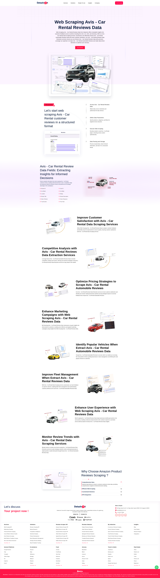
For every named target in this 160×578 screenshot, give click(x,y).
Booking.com (111, 551)
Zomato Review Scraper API (62, 531)
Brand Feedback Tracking (35, 542)
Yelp (5, 551)
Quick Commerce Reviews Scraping (115, 531)
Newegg (32, 556)
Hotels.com (110, 556)
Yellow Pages (7, 556)
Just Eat (57, 563)
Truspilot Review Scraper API (62, 538)
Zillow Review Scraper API (61, 533)
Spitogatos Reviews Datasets (88, 533)
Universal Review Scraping (9, 531)
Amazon (32, 549)
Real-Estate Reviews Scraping (114, 538)
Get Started (119, 3)
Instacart (84, 554)
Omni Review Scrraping (9, 536)
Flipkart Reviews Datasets (87, 527)
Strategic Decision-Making (35, 540)
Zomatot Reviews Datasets (87, 531)
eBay (31, 551)
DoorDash (58, 560)
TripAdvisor (110, 549)
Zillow (135, 549)
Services (65, 3)
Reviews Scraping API (34, 527)
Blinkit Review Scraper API (61, 529)
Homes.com (136, 558)
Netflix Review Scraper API (61, 540)
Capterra (6, 560)
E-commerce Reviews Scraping (114, 527)
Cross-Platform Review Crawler (10, 533)
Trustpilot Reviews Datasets (88, 538)
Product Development (34, 536)
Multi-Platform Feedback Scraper (11, 538)
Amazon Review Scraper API (62, 527)
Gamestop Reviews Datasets (88, 540)
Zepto (83, 560)
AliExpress (32, 554)
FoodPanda (58, 551)
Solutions (73, 3)
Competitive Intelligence (35, 531)
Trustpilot (6, 554)
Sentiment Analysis (34, 533)
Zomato (57, 549)
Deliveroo (58, 556)
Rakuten (32, 560)
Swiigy (83, 563)
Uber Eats (58, 554)
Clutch (5, 563)
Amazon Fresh (85, 558)
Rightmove (136, 563)
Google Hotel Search (112, 563)
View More (6, 542)
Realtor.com (136, 551)
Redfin (135, 554)
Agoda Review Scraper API (61, 536)
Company (97, 3)
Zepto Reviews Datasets (87, 529)
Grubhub (58, 558)
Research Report (137, 531)
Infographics (136, 533)
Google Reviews (7, 549)
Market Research (33, 529)
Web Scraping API (8, 527)
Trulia (135, 556)
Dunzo (83, 556)
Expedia (109, 554)
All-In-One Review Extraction (10, 540)
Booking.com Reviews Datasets (88, 536)
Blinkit (83, 551)
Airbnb (109, 560)
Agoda (109, 558)
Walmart (32, 558)
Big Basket (84, 549)
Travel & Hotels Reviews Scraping (115, 536)
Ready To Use (81, 3)
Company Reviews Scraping (114, 540)
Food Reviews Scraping (113, 533)
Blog (135, 527)
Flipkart (31, 563)
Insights (90, 3)
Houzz (135, 560)
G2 (4, 558)
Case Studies (137, 529)
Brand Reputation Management (36, 538)
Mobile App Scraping (8, 529)
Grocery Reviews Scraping (113, 529)
